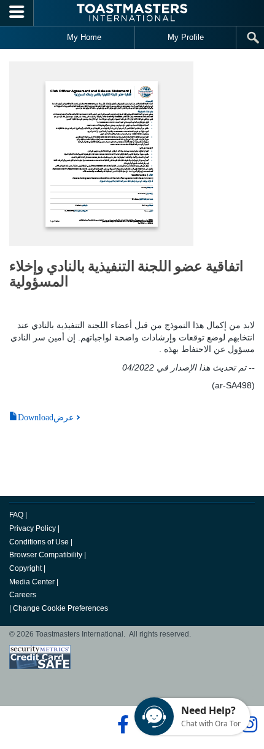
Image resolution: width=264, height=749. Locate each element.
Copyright (25, 568)
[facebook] (121, 724)
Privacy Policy (32, 528)
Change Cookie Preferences (60, 608)
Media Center (32, 582)
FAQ (16, 515)
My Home (84, 37)
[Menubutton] (17, 13)
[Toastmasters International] (132, 13)
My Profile (186, 37)
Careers (22, 594)
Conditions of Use (39, 542)
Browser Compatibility (45, 555)
